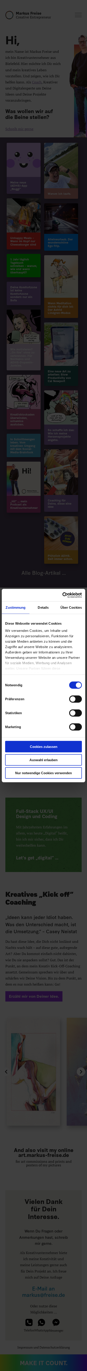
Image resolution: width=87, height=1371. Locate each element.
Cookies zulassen (43, 747)
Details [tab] (43, 607)
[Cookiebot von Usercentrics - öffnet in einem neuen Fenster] (62, 595)
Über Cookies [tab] (71, 607)
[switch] (75, 699)
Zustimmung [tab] (15, 607)
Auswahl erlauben (43, 760)
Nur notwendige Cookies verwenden (43, 773)
